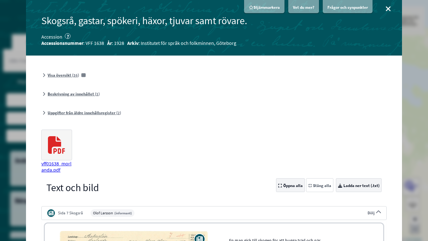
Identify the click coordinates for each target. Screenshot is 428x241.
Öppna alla (293, 185)
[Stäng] (388, 9)
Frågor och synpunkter (347, 7)
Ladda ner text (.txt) (361, 185)
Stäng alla (322, 185)
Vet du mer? (303, 7)
